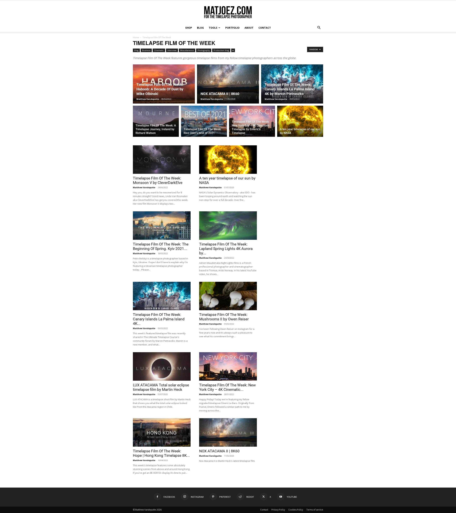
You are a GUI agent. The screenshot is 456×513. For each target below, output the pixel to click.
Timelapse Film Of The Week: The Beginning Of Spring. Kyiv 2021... (160, 246)
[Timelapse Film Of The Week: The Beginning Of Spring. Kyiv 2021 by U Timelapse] (162, 225)
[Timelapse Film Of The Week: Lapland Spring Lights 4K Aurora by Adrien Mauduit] (228, 225)
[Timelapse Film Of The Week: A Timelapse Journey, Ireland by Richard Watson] (156, 123)
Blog (136, 50)
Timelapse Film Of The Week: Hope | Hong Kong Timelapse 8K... (161, 453)
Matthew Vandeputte (147, 99)
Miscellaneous (187, 50)
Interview (172, 50)
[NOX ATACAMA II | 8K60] (228, 84)
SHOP (188, 27)
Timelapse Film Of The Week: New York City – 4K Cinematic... (227, 387)
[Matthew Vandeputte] (228, 12)
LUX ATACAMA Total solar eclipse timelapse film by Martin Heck (161, 387)
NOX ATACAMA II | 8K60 (219, 451)
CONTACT (264, 27)
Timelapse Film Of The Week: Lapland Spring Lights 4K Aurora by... (226, 248)
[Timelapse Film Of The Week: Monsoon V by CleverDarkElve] (162, 159)
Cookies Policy (295, 509)
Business (146, 50)
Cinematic (159, 50)
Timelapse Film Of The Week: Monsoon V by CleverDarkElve (157, 180)
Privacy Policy (278, 509)
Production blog (221, 50)
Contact (264, 509)
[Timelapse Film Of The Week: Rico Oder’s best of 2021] (204, 123)
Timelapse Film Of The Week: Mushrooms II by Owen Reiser (224, 317)
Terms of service (314, 509)
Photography (204, 50)
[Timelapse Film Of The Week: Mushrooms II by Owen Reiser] (228, 296)
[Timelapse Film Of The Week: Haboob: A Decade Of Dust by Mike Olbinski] (164, 84)
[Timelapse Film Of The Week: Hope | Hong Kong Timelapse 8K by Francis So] (162, 432)
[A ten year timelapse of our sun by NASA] (300, 123)
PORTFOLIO (232, 27)
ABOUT (249, 27)
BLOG (200, 27)
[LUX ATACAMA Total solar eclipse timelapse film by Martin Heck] (162, 366)
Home (136, 37)
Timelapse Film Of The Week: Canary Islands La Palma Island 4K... (159, 319)
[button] (319, 28)
